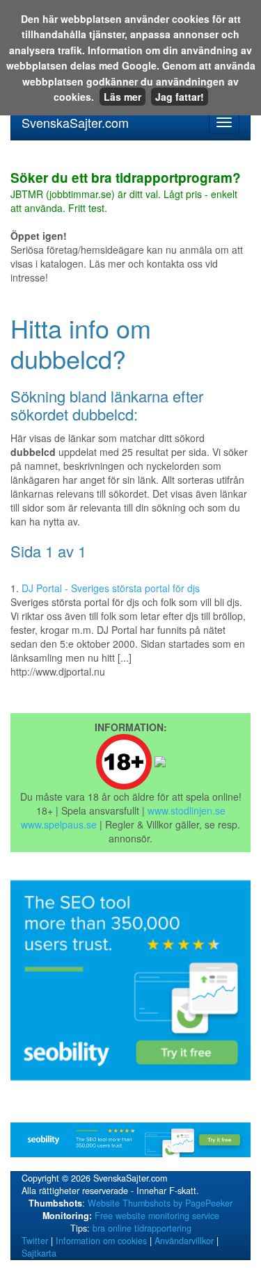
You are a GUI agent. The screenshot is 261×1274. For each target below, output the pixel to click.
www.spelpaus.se (59, 824)
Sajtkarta (39, 1253)
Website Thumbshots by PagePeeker (160, 1203)
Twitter (35, 1240)
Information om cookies (101, 1240)
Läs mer (122, 97)
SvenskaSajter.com (75, 122)
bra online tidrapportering (142, 1228)
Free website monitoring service (157, 1215)
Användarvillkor (184, 1240)
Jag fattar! (179, 97)
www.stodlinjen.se (187, 810)
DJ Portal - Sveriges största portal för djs (111, 588)
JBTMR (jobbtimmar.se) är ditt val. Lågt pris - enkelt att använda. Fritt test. (125, 193)
